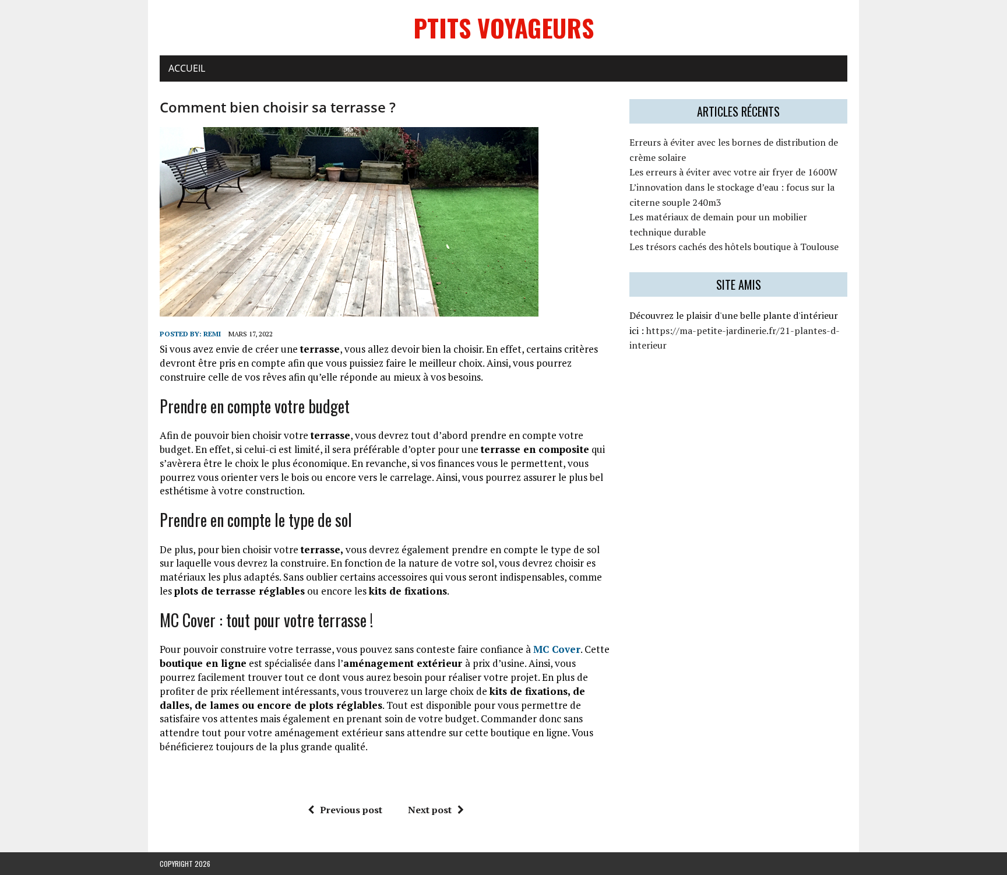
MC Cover (556, 649)
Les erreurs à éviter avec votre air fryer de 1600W (733, 172)
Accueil (186, 68)
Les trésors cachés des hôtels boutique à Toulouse (734, 246)
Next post (430, 809)
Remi (212, 333)
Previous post (351, 809)
